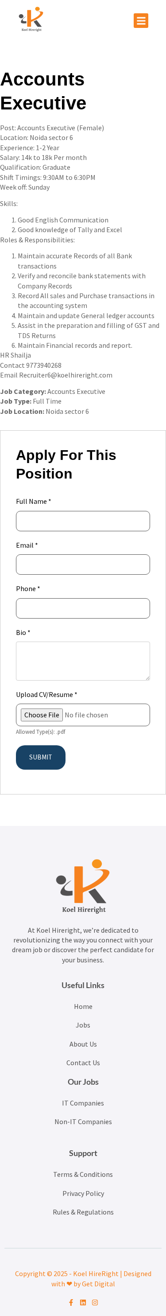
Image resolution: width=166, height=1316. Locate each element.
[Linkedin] (83, 1302)
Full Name (33, 501)
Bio (23, 632)
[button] (141, 20)
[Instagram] (95, 1302)
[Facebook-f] (71, 1302)
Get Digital (98, 1283)
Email (27, 545)
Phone (28, 588)
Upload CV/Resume (46, 694)
